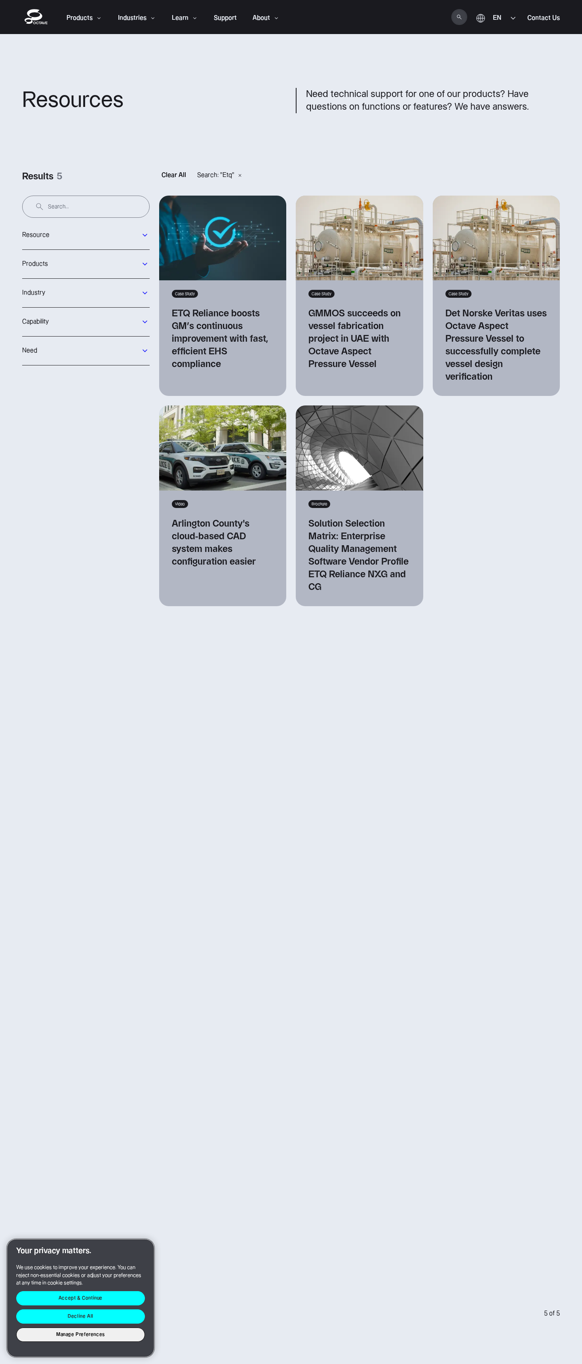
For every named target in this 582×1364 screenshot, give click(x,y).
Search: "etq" (215, 175)
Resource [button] (35, 235)
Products (80, 18)
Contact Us (543, 18)
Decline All (80, 1316)
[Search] (459, 17)
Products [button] (35, 264)
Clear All (174, 175)
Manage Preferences (80, 1334)
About (261, 18)
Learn (180, 18)
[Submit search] (39, 206)
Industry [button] (33, 293)
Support (225, 18)
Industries (132, 18)
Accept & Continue (81, 1298)
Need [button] (29, 351)
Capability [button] (35, 322)
